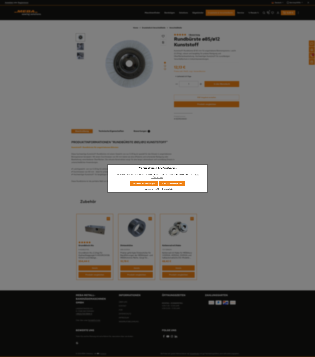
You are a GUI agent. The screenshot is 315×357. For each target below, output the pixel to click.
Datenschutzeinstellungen (144, 184)
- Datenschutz (167, 189)
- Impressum (147, 189)
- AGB (157, 189)
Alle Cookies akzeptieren (172, 184)
